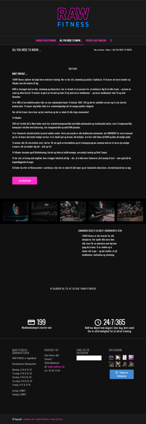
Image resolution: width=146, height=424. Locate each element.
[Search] (110, 40)
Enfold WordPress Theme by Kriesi (49, 419)
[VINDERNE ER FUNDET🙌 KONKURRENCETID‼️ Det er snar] (118, 364)
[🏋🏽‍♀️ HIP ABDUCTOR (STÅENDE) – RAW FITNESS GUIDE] (124, 364)
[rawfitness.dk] (73, 18)
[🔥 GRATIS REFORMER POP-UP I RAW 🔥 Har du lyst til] (111, 364)
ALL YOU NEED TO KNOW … (26, 50)
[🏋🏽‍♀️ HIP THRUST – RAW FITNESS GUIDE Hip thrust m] (131, 364)
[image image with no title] (17, 212)
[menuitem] (46, 40)
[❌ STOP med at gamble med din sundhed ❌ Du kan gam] (118, 357)
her (129, 167)
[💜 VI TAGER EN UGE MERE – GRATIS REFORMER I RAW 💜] (131, 357)
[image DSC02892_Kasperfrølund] (131, 212)
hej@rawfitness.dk (56, 366)
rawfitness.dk (28, 419)
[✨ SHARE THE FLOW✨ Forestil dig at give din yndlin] (111, 357)
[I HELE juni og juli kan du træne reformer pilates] (124, 357)
